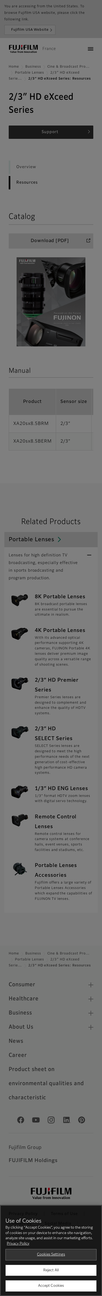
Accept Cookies (51, 1286)
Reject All (51, 1270)
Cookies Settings (51, 1254)
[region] (51, 1250)
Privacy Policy (18, 1243)
